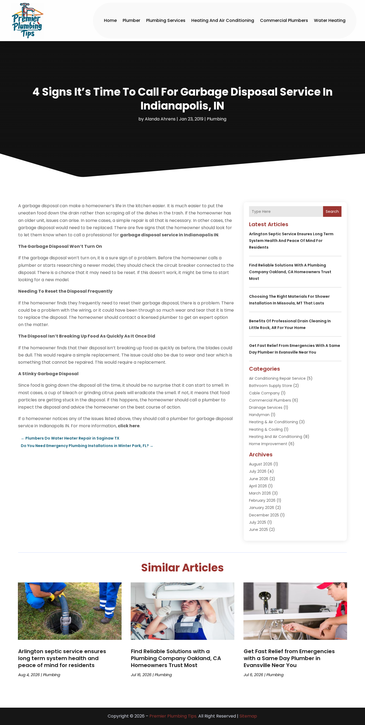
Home (110, 20)
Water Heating (329, 20)
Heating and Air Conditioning (222, 20)
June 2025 (258, 529)
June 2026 (258, 478)
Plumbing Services (165, 20)
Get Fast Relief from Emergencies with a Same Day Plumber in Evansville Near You (289, 658)
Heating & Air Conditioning (273, 422)
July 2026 (257, 471)
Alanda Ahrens (160, 119)
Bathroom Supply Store (270, 385)
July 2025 (257, 522)
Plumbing (216, 119)
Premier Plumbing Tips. (173, 716)
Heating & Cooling (266, 429)
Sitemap (248, 716)
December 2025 (264, 515)
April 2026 (258, 486)
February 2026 (262, 500)
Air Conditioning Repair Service (277, 378)
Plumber (131, 20)
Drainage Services (265, 407)
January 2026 (261, 507)
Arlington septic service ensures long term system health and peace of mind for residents (291, 240)
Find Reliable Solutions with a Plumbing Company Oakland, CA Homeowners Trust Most (290, 271)
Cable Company (264, 393)
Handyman (259, 414)
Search (332, 211)
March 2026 (260, 493)
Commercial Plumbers (284, 20)
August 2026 (260, 464)
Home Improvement (268, 443)
